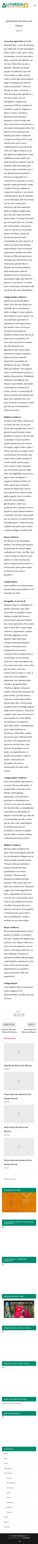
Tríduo (9, 1512)
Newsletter (26, 1538)
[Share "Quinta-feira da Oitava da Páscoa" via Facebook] (15, 1015)
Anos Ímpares (11, 1483)
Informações (8, 1468)
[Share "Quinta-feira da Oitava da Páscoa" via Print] (23, 1015)
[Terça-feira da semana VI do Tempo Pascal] (19, 1081)
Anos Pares (10, 1488)
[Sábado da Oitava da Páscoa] (19, 1052)
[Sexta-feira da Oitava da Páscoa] (19, 1114)
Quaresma (10, 1502)
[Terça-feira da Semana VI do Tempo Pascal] (19, 1147)
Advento (9, 1478)
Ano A (6, 1454)
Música (6, 1522)
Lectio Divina (8, 1473)
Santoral (9, 1507)
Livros (6, 1517)
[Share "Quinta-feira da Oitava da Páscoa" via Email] (19, 1015)
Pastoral (6, 1527)
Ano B (6, 1458)
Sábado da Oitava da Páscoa (18, 1065)
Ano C (6, 1463)
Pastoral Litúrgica (19, 1536)
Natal (8, 1493)
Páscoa (19, 30)
